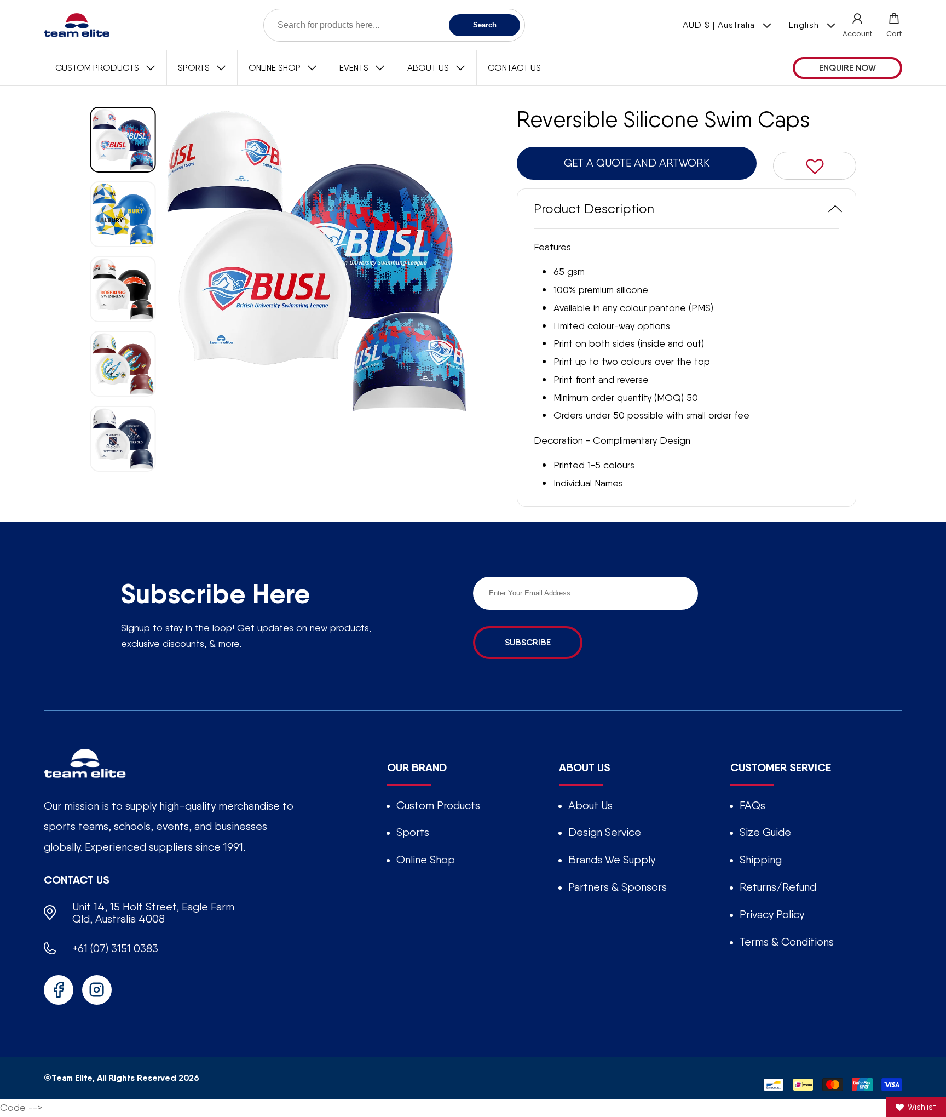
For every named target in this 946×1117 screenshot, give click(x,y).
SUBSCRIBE (528, 642)
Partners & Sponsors (617, 886)
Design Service (604, 832)
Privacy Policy (772, 914)
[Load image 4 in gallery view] (123, 364)
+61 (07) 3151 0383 (115, 948)
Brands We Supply (611, 859)
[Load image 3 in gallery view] (123, 289)
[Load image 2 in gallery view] (123, 214)
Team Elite (72, 1077)
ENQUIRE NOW (847, 67)
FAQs (752, 805)
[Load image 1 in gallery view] (123, 140)
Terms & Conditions (787, 941)
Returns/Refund (778, 886)
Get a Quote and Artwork (637, 162)
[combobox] (394, 25)
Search (485, 25)
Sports (412, 832)
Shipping (761, 859)
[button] (894, 25)
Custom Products (438, 805)
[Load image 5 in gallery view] (123, 438)
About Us (590, 805)
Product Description (594, 208)
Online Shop (425, 859)
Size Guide (765, 832)
